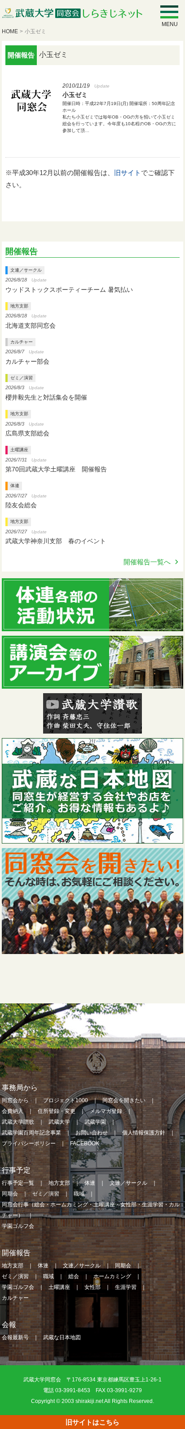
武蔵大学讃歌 (18, 1122)
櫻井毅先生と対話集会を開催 (46, 397)
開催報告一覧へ (147, 562)
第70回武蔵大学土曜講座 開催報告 (56, 469)
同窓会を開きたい (123, 1100)
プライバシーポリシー (29, 1143)
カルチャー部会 (27, 361)
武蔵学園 (95, 1122)
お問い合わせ (91, 1133)
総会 (73, 1276)
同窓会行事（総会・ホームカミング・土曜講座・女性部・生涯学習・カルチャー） (91, 1209)
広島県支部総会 (27, 433)
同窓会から (15, 1100)
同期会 (10, 1194)
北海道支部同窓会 (30, 325)
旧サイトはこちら (92, 1422)
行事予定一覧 (18, 1183)
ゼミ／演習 (21, 377)
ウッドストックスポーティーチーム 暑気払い (69, 289)
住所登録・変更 (56, 1111)
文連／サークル (26, 270)
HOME (10, 31)
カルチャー (21, 341)
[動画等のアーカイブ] (92, 682)
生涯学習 (126, 1287)
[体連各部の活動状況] (92, 625)
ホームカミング (112, 1276)
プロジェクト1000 (65, 1100)
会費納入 (12, 1111)
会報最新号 (15, 1337)
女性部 (92, 1287)
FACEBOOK (84, 1143)
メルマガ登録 (106, 1111)
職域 (79, 1194)
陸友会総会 (21, 505)
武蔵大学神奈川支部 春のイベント (55, 541)
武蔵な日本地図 (62, 1337)
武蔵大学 (59, 1122)
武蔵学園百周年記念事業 (31, 1133)
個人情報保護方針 (143, 1133)
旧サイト (127, 172)
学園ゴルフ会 (18, 1226)
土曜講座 (19, 449)
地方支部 (19, 305)
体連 (14, 485)
